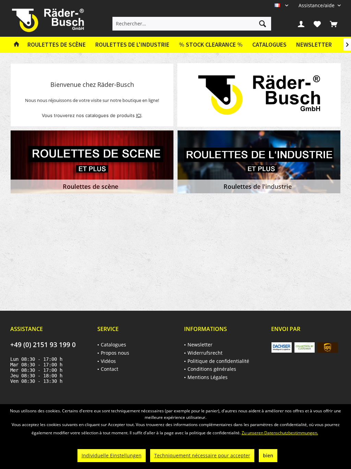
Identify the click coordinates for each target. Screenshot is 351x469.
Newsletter (314, 44)
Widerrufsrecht (204, 353)
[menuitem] (317, 5)
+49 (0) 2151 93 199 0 (43, 344)
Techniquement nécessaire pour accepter (202, 455)
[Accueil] (16, 45)
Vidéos (108, 361)
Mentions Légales (207, 377)
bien (268, 455)
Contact (109, 369)
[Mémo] (317, 24)
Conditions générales (211, 369)
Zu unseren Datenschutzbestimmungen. (280, 433)
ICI (138, 115)
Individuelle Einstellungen (112, 455)
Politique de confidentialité (218, 361)
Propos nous (115, 353)
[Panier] (333, 24)
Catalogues (269, 44)
